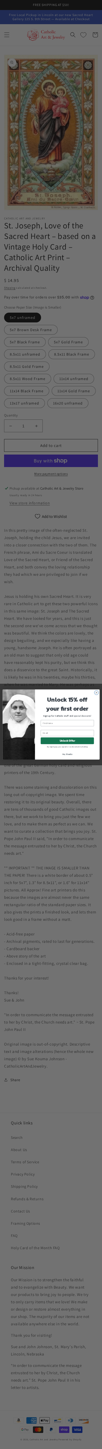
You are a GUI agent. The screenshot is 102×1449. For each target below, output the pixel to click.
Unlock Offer (67, 741)
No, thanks (67, 754)
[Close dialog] (96, 693)
